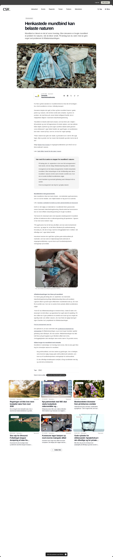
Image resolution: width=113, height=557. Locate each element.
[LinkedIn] (67, 96)
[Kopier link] (78, 95)
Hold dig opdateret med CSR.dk (55, 554)
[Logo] (6, 9)
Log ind (97, 2)
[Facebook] (64, 96)
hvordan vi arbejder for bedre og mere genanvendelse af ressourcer (57, 203)
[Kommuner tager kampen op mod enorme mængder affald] (56, 428)
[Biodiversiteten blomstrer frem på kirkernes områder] (88, 394)
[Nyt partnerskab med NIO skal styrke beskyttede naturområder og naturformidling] (56, 396)
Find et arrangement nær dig (42, 324)
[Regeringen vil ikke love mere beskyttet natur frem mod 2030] (24, 396)
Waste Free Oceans (44, 145)
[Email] (74, 96)
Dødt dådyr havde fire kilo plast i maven (49, 151)
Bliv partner (105, 2)
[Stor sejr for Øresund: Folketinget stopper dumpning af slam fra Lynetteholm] (24, 430)
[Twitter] (71, 96)
